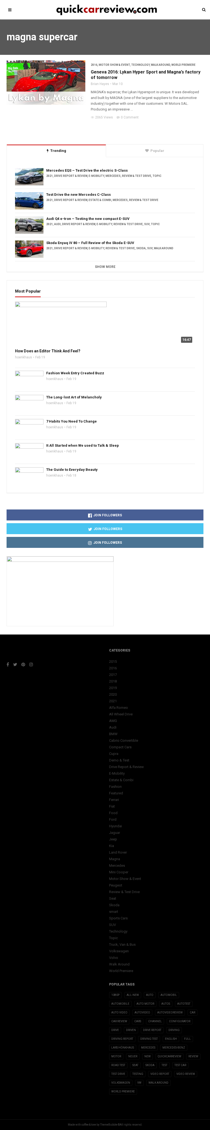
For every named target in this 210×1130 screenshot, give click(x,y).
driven (131, 1030)
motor (116, 1056)
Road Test (118, 1065)
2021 (49, 175)
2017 (113, 675)
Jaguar (114, 833)
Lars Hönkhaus (122, 1047)
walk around (158, 1082)
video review (185, 1073)
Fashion (115, 787)
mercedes (148, 1047)
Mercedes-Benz (173, 1047)
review (193, 1056)
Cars (137, 1021)
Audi (57, 224)
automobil (169, 994)
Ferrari (114, 800)
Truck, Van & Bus (122, 944)
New (147, 1056)
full (187, 1038)
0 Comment (130, 117)
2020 (113, 694)
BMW (113, 734)
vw (139, 1082)
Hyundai (115, 826)
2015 (113, 661)
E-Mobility (96, 175)
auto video (119, 1012)
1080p (115, 994)
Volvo (113, 958)
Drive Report (152, 1030)
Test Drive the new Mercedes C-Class (78, 194)
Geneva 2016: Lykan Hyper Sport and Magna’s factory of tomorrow (145, 74)
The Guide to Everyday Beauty (72, 470)
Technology (140, 64)
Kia (111, 846)
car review (119, 1021)
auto (149, 994)
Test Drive (118, 1073)
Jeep (113, 839)
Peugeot (115, 885)
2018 (113, 681)
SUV (147, 224)
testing (137, 1073)
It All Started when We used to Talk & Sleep (82, 445)
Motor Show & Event (114, 64)
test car (180, 1065)
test (164, 1065)
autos (165, 1003)
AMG (113, 721)
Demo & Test (119, 760)
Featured (116, 793)
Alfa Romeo (118, 708)
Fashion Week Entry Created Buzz (75, 373)
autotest (183, 1003)
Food (113, 813)
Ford (112, 819)
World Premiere (183, 64)
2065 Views (104, 117)
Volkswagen (119, 951)
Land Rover (118, 852)
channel (155, 1021)
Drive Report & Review (70, 175)
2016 (94, 64)
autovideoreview (170, 1012)
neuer (132, 1056)
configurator (179, 1021)
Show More (105, 267)
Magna (114, 859)
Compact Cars (120, 747)
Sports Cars (118, 918)
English (171, 1038)
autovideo (142, 1012)
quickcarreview (169, 1056)
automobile (120, 1003)
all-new (133, 994)
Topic (157, 175)
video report (159, 1073)
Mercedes (113, 175)
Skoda (141, 248)
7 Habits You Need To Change (71, 421)
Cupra (113, 754)
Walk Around (160, 64)
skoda (149, 1065)
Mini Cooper (118, 872)
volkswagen (120, 1082)
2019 (113, 688)
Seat (112, 898)
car (192, 1012)
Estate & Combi (100, 200)
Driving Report (122, 1038)
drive (115, 1030)
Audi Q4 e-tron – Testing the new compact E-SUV (88, 219)
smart (113, 912)
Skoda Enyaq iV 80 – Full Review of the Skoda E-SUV (90, 243)
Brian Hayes (100, 84)
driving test (149, 1038)
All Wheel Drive (121, 714)
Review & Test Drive (136, 175)
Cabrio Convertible (123, 740)
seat (135, 1065)
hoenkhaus (23, 357)
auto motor (145, 1003)
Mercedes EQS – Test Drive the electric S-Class (87, 170)
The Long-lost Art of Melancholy (74, 397)
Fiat (112, 806)
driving (174, 1030)
